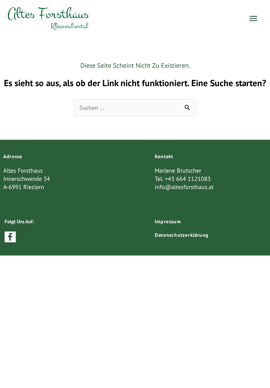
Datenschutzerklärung (181, 235)
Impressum (168, 221)
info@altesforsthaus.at (184, 187)
